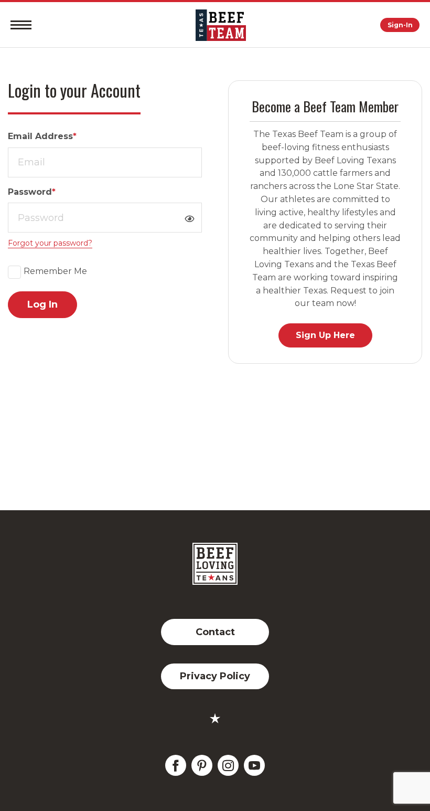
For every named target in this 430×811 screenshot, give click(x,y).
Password (32, 192)
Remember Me (55, 271)
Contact (215, 632)
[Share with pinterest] (201, 765)
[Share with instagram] (228, 765)
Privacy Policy (215, 676)
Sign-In (400, 25)
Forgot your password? (50, 243)
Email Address (42, 136)
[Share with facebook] (175, 765)
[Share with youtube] (254, 765)
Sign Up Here (325, 335)
